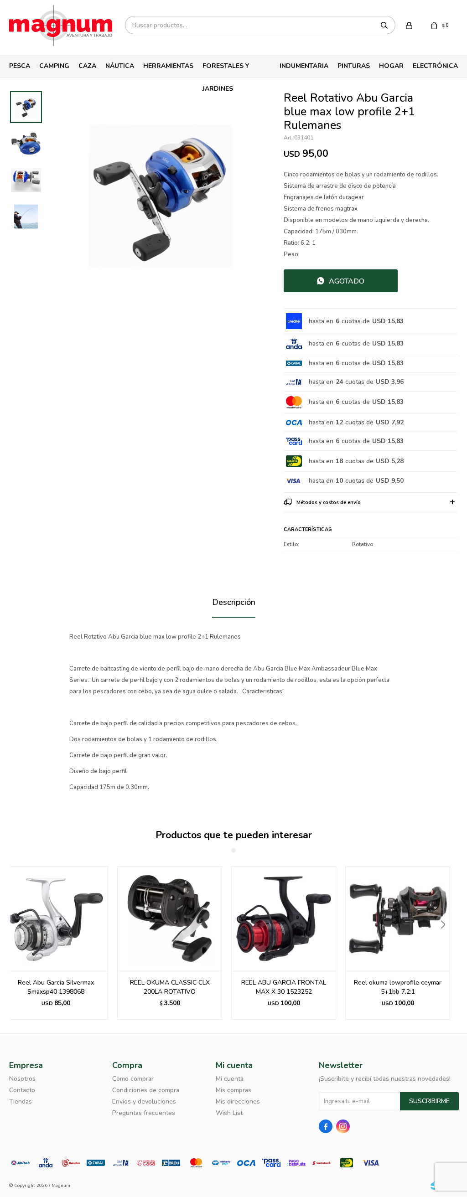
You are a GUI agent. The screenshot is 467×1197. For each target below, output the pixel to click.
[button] (446, 943)
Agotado (346, 281)
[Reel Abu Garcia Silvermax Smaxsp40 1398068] (55, 918)
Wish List (229, 1113)
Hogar (391, 66)
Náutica (119, 66)
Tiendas (20, 1101)
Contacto (22, 1090)
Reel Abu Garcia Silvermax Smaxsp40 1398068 (56, 987)
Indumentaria (304, 66)
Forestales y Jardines (225, 69)
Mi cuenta (230, 1078)
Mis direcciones (238, 1101)
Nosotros (22, 1078)
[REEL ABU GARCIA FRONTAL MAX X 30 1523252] (283, 918)
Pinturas (353, 66)
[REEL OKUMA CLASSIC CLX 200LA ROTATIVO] (169, 918)
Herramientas (168, 66)
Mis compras (233, 1090)
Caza (87, 66)
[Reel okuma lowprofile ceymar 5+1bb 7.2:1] (397, 918)
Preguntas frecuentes (143, 1113)
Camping (54, 66)
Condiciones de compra (145, 1090)
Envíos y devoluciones (144, 1101)
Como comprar (133, 1078)
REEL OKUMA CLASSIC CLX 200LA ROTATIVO (170, 987)
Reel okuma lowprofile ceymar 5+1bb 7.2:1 (397, 987)
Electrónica (435, 66)
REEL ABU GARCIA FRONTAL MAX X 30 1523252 (283, 987)
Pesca (19, 66)
